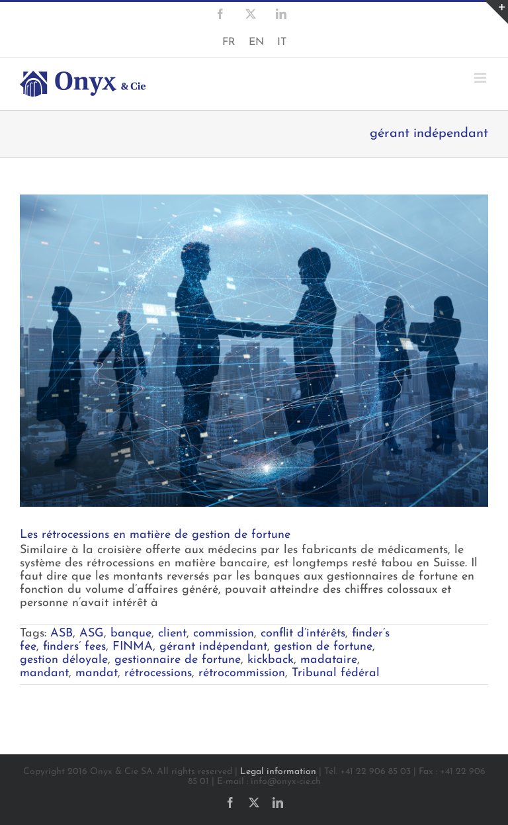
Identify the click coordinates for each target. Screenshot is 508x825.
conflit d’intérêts (303, 634)
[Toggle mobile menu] (481, 78)
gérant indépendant (213, 647)
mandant (44, 673)
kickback (270, 660)
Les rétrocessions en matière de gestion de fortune (155, 535)
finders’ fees (74, 647)
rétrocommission (241, 673)
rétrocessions (158, 673)
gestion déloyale (64, 660)
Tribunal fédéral (336, 673)
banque (130, 634)
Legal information (278, 772)
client (172, 634)
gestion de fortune (323, 647)
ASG (91, 634)
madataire (328, 660)
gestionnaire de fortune (177, 660)
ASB (61, 634)
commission (223, 634)
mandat (96, 673)
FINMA (132, 647)
